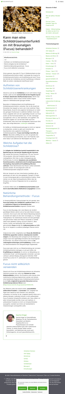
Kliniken (48, 98)
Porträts (48, 121)
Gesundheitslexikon (51, 81)
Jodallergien (24, 123)
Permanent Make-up (52, 118)
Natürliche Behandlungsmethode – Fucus (16, 66)
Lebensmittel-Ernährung (53, 101)
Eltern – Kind (49, 63)
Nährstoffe (49, 113)
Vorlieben (42, 388)
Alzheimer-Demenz (51, 48)
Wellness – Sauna (51, 140)
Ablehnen (32, 388)
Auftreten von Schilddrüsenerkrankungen (16, 62)
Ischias (48, 96)
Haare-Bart (49, 88)
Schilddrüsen (50, 123)
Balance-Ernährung (51, 53)
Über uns (46, 375)
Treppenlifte (49, 135)
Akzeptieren (22, 388)
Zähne (47, 143)
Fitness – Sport (50, 71)
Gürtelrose (49, 86)
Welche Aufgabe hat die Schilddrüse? (15, 64)
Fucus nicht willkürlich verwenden (14, 68)
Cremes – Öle (50, 61)
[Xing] (6, 336)
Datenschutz (34, 392)
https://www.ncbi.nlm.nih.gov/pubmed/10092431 (18, 285)
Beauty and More (51, 56)
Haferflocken (51, 105)
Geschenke (49, 76)
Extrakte (48, 68)
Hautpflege (49, 91)
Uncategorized (50, 138)
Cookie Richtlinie (55, 375)
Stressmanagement (51, 128)
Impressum (40, 392)
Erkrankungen (50, 66)
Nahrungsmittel (50, 116)
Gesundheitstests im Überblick (19, 375)
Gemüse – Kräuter (51, 74)
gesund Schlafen (51, 79)
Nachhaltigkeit (50, 110)
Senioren (48, 126)
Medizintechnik (50, 108)
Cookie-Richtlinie (26, 392)
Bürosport (49, 58)
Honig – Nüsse (50, 93)
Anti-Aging (49, 51)
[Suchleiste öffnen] (56, 1)
